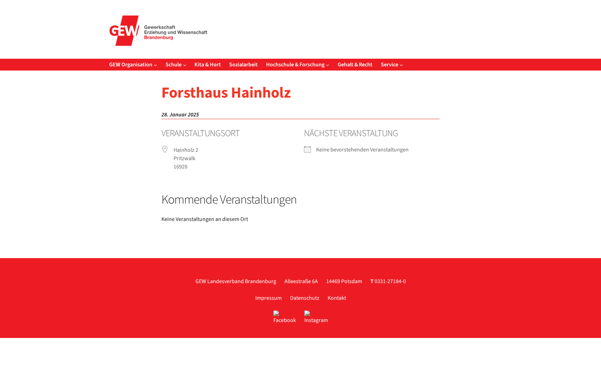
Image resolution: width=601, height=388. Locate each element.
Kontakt (337, 298)
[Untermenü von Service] (401, 64)
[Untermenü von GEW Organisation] (155, 64)
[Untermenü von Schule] (184, 64)
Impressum (268, 298)
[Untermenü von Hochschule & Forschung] (327, 64)
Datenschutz (304, 298)
